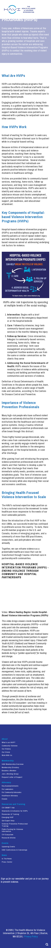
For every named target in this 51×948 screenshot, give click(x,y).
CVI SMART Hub (8, 808)
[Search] (46, 944)
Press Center (7, 862)
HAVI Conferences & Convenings (14, 850)
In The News (7, 859)
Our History (6, 749)
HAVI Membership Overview (13, 764)
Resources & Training (10, 814)
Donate (4, 799)
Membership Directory (10, 767)
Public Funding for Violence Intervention (12, 830)
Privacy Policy (31, 936)
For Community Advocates (11, 792)
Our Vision (6, 752)
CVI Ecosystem (7, 835)
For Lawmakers (7, 789)
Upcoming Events (8, 847)
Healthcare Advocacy (10, 796)
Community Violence (10, 746)
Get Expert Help (8, 821)
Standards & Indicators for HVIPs (15, 811)
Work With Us (7, 755)
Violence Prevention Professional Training (15, 825)
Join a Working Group (10, 774)
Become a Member (9, 771)
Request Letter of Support (12, 777)
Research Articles (9, 838)
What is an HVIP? (8, 742)
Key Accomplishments (10, 786)
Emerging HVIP (7, 817)
